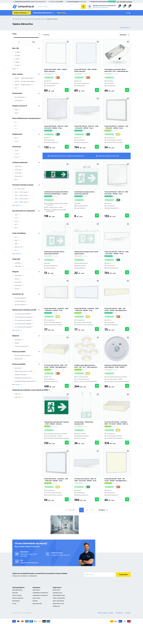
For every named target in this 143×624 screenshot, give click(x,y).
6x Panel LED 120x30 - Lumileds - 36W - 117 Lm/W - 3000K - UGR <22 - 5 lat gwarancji (116, 423)
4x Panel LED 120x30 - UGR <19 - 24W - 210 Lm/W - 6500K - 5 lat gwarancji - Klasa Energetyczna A (86, 480)
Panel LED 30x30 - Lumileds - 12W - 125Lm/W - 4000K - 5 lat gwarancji (116, 127)
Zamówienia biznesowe (42, 13)
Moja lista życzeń (58, 603)
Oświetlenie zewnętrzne (40, 595)
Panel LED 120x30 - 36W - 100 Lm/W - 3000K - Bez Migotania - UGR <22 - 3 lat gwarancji (115, 309)
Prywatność (119, 613)
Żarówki (35, 601)
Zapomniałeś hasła (59, 595)
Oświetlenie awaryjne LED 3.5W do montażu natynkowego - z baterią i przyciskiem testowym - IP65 (56, 193)
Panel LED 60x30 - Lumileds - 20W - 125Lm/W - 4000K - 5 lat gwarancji (56, 309)
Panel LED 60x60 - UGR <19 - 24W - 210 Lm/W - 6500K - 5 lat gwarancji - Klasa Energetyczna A (56, 127)
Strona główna (25, 19)
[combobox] (58, 6)
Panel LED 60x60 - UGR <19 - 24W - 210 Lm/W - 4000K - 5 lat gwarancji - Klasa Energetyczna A (116, 193)
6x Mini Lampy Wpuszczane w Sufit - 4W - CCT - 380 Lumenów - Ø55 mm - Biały (86, 366)
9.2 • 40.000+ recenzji (124, 2)
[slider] (13, 37)
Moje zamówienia (58, 601)
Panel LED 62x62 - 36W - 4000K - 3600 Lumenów (56, 70)
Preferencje (56, 606)
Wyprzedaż (36, 590)
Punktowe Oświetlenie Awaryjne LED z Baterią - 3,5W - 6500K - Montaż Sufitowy (115, 366)
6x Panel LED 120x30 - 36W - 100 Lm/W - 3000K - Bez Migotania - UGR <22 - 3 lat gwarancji (55, 366)
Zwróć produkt (16, 595)
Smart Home (36, 598)
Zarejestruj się (57, 593)
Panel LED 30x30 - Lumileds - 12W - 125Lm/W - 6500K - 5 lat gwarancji (56, 480)
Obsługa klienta (17, 590)
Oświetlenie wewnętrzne (40, 593)
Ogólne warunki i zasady (105, 613)
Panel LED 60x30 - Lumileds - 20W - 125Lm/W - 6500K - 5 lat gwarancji (86, 309)
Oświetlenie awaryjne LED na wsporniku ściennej (84, 193)
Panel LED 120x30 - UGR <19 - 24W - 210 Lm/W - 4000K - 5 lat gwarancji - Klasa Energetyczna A (116, 253)
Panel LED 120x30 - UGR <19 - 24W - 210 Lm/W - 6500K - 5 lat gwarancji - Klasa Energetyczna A (86, 127)
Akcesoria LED (37, 603)
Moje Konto (56, 590)
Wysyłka (15, 593)
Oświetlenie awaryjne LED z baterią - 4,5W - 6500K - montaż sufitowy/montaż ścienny (56, 423)
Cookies (128, 613)
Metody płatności (17, 598)
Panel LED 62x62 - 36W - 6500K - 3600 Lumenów (86, 70)
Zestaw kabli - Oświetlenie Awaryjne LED (83, 423)
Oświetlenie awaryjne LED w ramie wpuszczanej (86, 253)
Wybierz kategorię (20, 13)
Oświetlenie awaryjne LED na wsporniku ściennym (54, 253)
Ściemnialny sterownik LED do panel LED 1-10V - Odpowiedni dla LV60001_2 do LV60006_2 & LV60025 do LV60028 (116, 70)
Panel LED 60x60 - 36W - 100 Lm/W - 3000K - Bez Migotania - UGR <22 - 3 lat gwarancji (115, 480)
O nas (14, 603)
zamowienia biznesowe (38, 19)
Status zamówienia (59, 598)
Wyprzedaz (61, 13)
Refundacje (16, 601)
